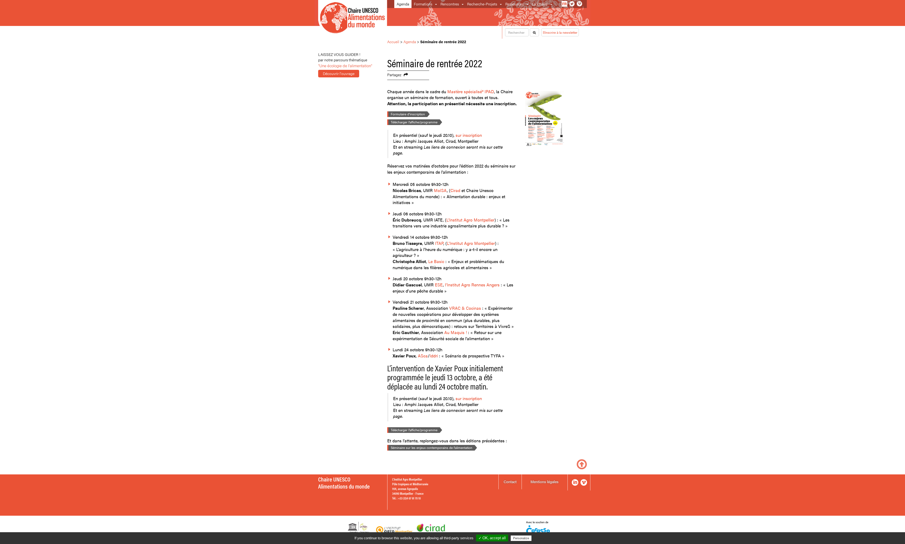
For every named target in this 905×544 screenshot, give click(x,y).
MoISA (440, 190)
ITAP (439, 243)
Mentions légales (545, 481)
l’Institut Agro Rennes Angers (472, 285)
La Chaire (539, 4)
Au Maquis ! (455, 332)
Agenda (403, 4)
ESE (439, 285)
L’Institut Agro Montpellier (470, 220)
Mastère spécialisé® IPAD (470, 91)
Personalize (521, 538)
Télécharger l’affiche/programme (414, 122)
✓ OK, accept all (492, 538)
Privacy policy (544, 538)
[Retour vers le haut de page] (582, 463)
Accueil (393, 41)
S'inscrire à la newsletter (560, 32)
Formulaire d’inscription (408, 114)
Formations (423, 4)
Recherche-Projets (482, 4)
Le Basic (436, 261)
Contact (510, 481)
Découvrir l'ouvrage (338, 73)
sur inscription (469, 135)
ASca (423, 356)
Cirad (455, 190)
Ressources (514, 4)
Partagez (394, 74)
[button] (436, 4)
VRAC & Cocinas (465, 308)
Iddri (434, 356)
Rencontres (449, 4)
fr (564, 3)
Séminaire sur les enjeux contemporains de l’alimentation (431, 447)
